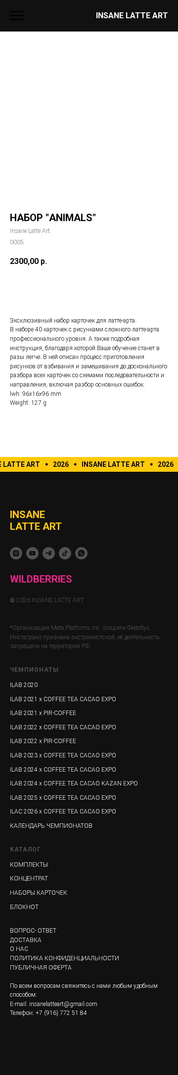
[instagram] (16, 553)
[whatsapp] (81, 553)
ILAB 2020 (24, 685)
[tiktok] (65, 553)
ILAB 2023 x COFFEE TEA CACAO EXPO (63, 755)
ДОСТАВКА (26, 940)
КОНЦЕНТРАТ (29, 878)
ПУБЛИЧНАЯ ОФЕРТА (41, 967)
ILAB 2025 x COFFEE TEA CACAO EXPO (63, 797)
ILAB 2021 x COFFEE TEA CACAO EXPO (63, 699)
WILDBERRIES (41, 579)
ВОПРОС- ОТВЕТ (33, 930)
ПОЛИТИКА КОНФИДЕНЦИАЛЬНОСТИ (64, 958)
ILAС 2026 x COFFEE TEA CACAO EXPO (63, 811)
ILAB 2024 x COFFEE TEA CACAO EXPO (63, 769)
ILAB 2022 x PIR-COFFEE (43, 741)
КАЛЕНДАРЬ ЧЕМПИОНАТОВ (51, 825)
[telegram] (49, 553)
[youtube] (32, 553)
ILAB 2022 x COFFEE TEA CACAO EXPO (63, 727)
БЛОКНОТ (24, 907)
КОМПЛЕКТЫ (29, 864)
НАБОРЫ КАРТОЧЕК (38, 892)
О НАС (19, 948)
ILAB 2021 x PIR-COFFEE (43, 713)
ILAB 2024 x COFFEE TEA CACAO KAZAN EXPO (74, 783)
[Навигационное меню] (17, 16)
